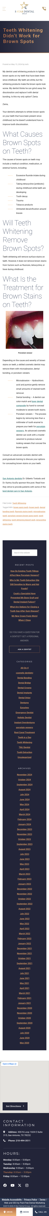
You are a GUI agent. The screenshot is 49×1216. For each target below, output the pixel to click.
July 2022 (24, 914)
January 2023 (24, 884)
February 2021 (24, 998)
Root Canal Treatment (24, 732)
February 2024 (24, 819)
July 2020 (24, 1033)
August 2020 (24, 1028)
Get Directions (15, 1106)
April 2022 (24, 928)
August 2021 (24, 968)
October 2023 (24, 839)
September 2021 (24, 963)
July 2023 (24, 854)
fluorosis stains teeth (24, 512)
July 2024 (24, 794)
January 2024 (24, 824)
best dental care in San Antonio (17, 491)
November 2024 (24, 774)
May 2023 (24, 864)
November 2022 (24, 894)
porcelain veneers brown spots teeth (23, 516)
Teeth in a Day (24, 737)
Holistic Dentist (24, 717)
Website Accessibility (12, 1199)
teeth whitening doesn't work (23, 520)
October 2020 (24, 1018)
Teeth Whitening (19, 503)
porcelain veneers (24, 727)
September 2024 (24, 784)
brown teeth (34, 507)
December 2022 (24, 889)
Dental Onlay (24, 697)
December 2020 (24, 1008)
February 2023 (24, 879)
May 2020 (24, 1043)
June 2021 (25, 978)
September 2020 (24, 1023)
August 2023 (24, 849)
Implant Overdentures (24, 722)
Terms (42, 1199)
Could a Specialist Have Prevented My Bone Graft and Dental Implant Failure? (24, 597)
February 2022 (24, 938)
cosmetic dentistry (24, 673)
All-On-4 (24, 668)
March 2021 (24, 993)
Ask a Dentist (24, 649)
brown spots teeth (20, 507)
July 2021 (24, 973)
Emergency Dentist (24, 712)
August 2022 (24, 909)
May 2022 (24, 923)
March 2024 (24, 814)
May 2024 (24, 804)
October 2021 (24, 958)
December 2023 (24, 829)
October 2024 (24, 779)
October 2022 (24, 899)
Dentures (24, 702)
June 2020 (25, 1038)
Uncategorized (24, 757)
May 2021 (24, 983)
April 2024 (24, 809)
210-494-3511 (23, 1140)
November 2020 (24, 1013)
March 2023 (24, 874)
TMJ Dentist (24, 747)
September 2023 (24, 844)
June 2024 (25, 799)
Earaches (24, 707)
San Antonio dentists (12, 478)
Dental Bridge (24, 683)
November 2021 (24, 953)
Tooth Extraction (24, 752)
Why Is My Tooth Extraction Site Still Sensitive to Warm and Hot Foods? (24, 584)
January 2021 (24, 1003)
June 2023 (25, 859)
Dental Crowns (24, 688)
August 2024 (24, 789)
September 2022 (24, 904)
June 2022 (25, 918)
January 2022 (24, 943)
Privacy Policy (30, 1199)
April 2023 (24, 869)
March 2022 (24, 933)
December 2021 (24, 948)
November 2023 (24, 834)
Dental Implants (24, 693)
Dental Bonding (24, 678)
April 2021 (24, 988)
